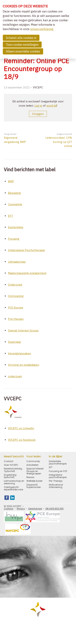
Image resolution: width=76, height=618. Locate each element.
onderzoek (15, 376)
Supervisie (14, 342)
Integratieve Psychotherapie (26, 250)
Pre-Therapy (56, 481)
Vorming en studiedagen (23, 365)
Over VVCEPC (11, 465)
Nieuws (30, 477)
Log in (38, 105)
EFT (10, 216)
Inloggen (38, 114)
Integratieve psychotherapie (58, 476)
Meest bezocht (14, 456)
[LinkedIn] (12, 497)
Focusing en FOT (58, 471)
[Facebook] (6, 497)
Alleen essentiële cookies (23, 51)
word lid (51, 105)
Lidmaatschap (17, 261)
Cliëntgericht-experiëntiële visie (13, 488)
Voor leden (33, 456)
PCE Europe (15, 307)
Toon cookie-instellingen (22, 44)
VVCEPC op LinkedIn (21, 428)
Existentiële (15, 227)
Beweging (14, 193)
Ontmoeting (16, 296)
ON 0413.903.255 (54, 508)
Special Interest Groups (23, 330)
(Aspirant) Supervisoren (33, 486)
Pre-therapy (16, 319)
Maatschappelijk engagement (27, 273)
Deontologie (35, 508)
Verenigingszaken (19, 353)
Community (33, 461)
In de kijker (55, 456)
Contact (8, 461)
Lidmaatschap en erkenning (14, 482)
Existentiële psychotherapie (58, 462)
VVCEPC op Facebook (22, 440)
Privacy (21, 508)
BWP (11, 181)
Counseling (15, 204)
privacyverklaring (41, 29)
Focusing (13, 238)
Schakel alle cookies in (21, 38)
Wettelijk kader (34, 481)
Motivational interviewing (56, 486)
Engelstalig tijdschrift (10, 476)
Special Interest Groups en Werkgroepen (35, 471)
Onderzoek (15, 284)
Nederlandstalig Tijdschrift (13, 469)
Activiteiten (32, 465)
